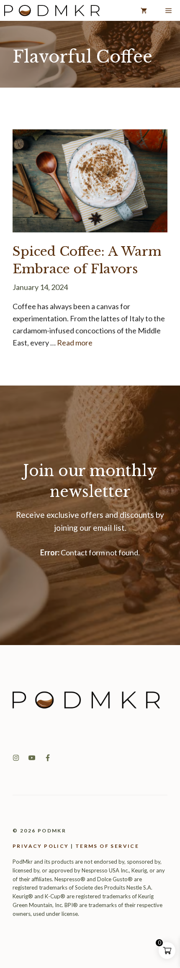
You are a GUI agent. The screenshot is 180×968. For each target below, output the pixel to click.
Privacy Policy (41, 846)
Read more (75, 342)
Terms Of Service (107, 846)
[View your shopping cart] (143, 10)
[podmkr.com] (52, 10)
